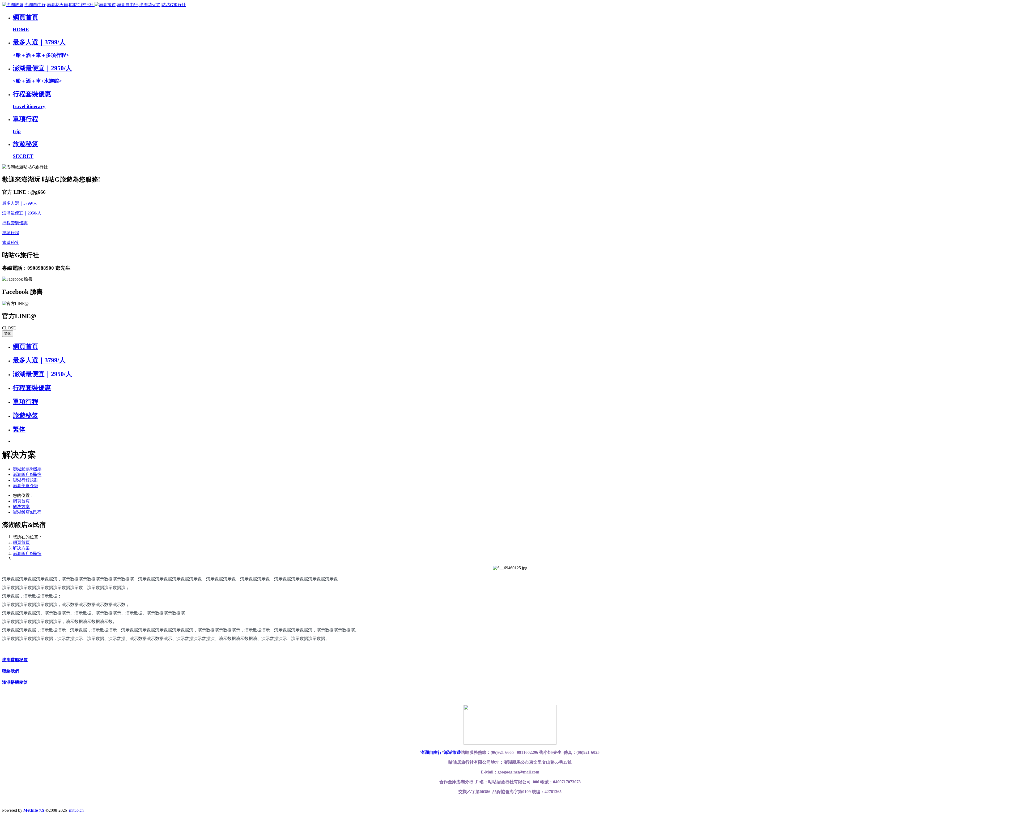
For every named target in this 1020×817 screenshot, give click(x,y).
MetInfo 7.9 (33, 810)
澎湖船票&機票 (27, 469)
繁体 (7, 334)
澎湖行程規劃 (25, 480)
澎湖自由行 (431, 752)
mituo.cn (76, 810)
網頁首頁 (25, 346)
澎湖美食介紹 (25, 485)
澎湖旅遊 (452, 752)
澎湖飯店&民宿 (27, 474)
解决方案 (21, 506)
